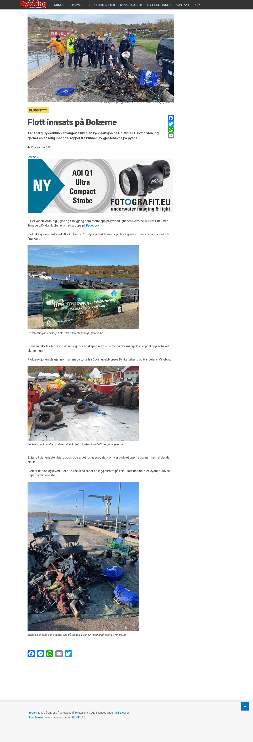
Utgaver (76, 5)
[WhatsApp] (171, 130)
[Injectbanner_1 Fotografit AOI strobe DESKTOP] (100, 186)
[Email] (171, 135)
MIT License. (122, 712)
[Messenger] (40, 653)
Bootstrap (34, 712)
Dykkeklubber (131, 5)
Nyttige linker (159, 5)
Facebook (92, 225)
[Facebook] (171, 118)
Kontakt (182, 5)
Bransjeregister (101, 5)
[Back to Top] (245, 706)
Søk (198, 5)
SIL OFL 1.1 (78, 717)
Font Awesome (37, 717)
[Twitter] (171, 124)
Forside (58, 5)
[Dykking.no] (33, 4)
